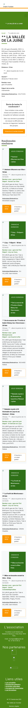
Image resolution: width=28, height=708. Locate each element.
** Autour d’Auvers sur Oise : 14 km (17, 159)
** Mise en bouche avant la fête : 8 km (17, 565)
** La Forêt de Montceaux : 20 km (15, 483)
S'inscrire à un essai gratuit (17, 209)
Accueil (3, 33)
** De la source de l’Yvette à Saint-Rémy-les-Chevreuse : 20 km (17, 308)
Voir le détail (7, 208)
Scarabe (18, 703)
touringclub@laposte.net (16, 639)
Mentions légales (14, 706)
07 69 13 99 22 (15, 640)
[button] (25, 15)
